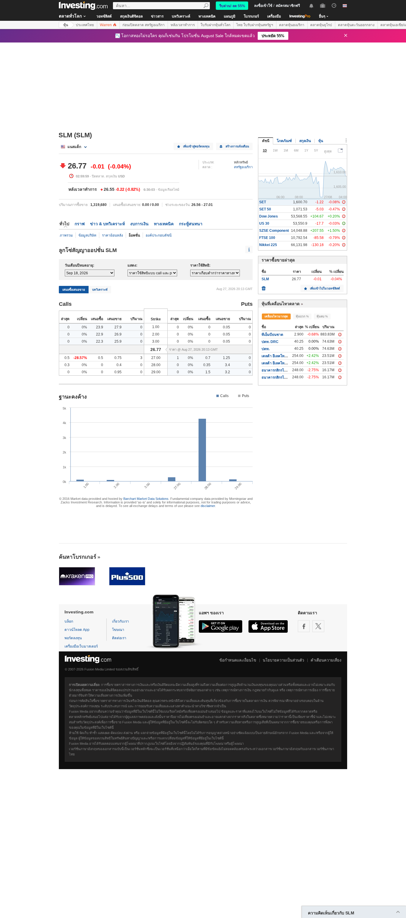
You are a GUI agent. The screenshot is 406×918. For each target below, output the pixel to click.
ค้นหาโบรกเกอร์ (77, 557)
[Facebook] (304, 626)
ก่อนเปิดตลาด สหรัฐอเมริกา (143, 25)
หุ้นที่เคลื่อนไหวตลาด (281, 303)
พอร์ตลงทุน (73, 638)
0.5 (67, 358)
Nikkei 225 (268, 245)
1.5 (207, 372)
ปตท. (266, 349)
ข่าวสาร (157, 16)
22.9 (99, 334)
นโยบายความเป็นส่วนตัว (283, 660)
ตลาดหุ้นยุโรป (321, 25)
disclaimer (208, 506)
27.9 (118, 327)
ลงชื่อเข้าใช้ (263, 6)
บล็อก (68, 621)
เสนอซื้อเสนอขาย (73, 289)
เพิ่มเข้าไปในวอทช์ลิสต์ (325, 288)
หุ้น (65, 25)
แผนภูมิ (229, 16)
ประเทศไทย (85, 25)
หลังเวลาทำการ (183, 25)
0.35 (206, 365)
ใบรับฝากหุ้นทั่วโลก (215, 25)
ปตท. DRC (270, 342)
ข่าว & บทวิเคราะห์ (107, 223)
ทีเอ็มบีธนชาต (272, 335)
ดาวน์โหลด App (76, 630)
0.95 (118, 372)
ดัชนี (265, 141)
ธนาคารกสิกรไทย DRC (280, 370)
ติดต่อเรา (119, 638)
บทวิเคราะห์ (181, 16)
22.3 (99, 341)
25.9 (118, 341)
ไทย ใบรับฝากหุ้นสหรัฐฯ (254, 25)
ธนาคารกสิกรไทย (275, 377)
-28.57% (80, 358)
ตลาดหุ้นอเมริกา (291, 25)
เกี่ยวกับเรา (120, 621)
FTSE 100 (267, 238)
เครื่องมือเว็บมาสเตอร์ (81, 646)
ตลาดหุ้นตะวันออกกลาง (356, 25)
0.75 (118, 358)
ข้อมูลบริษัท (87, 235)
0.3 (67, 365)
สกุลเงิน (305, 141)
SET (262, 202)
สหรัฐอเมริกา (243, 167)
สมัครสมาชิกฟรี (288, 6)
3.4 (227, 365)
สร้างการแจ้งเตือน (237, 146)
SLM (265, 279)
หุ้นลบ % (322, 316)
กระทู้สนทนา (190, 223)
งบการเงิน (139, 223)
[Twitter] (318, 626)
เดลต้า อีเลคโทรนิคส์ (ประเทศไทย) (288, 363)
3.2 (227, 372)
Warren (106, 25)
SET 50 (265, 209)
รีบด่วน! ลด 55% (232, 6)
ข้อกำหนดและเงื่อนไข (237, 660)
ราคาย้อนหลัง (112, 235)
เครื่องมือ (274, 16)
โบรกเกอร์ (251, 16)
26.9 (118, 334)
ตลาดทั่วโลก (70, 16)
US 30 (264, 223)
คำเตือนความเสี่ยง (326, 660)
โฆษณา (118, 630)
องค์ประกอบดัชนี (158, 235)
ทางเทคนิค (207, 16)
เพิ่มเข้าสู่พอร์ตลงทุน (196, 146)
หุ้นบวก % (302, 316)
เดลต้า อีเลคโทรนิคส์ (277, 356)
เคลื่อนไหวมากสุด (276, 316)
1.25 (226, 358)
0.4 (119, 365)
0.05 (226, 327)
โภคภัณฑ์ (284, 141)
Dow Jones (268, 216)
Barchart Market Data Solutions (146, 498)
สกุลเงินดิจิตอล (131, 16)
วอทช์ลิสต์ (104, 16)
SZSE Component (274, 231)
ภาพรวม (66, 235)
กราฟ (80, 223)
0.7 (207, 358)
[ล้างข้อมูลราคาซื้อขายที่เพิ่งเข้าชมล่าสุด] (264, 287)
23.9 (99, 327)
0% (84, 327)
